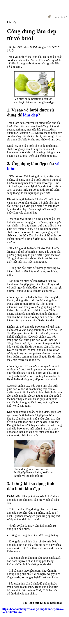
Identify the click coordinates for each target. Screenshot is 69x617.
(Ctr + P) (60, 17)
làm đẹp (30, 115)
